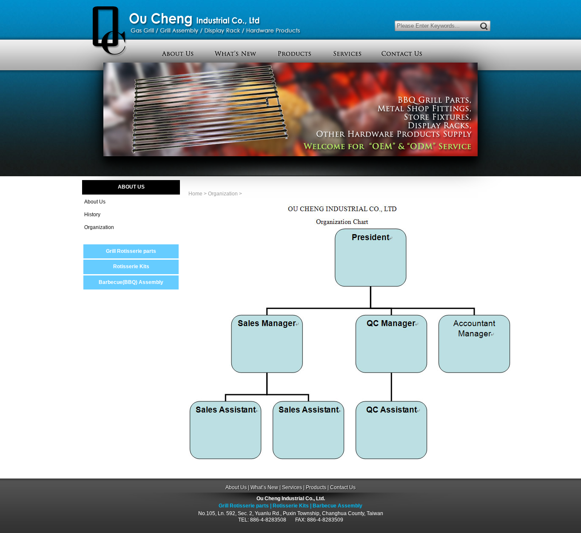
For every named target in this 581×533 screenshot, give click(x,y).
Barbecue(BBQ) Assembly (131, 282)
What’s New (264, 487)
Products (316, 487)
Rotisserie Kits (131, 266)
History (92, 215)
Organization (99, 227)
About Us (94, 202)
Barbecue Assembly (337, 506)
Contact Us (343, 487)
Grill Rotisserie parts (131, 251)
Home (195, 194)
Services (292, 487)
